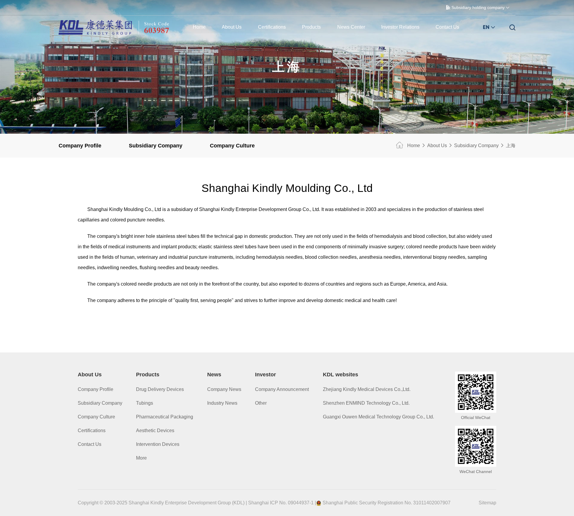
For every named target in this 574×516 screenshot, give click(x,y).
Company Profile (80, 146)
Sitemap (487, 502)
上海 (510, 145)
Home (199, 27)
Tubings (144, 403)
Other (261, 403)
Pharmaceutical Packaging (164, 416)
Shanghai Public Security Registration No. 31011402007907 (387, 502)
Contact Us (447, 27)
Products (311, 27)
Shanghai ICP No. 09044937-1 (281, 502)
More (141, 457)
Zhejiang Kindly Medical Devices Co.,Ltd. (366, 389)
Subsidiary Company (155, 146)
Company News (224, 389)
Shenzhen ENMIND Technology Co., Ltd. (366, 403)
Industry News (222, 403)
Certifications (272, 27)
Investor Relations (400, 27)
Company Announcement (282, 389)
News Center (351, 27)
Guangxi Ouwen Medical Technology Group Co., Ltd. (378, 416)
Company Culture (232, 146)
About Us (232, 27)
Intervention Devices (157, 444)
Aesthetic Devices (155, 430)
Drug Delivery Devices (160, 389)
